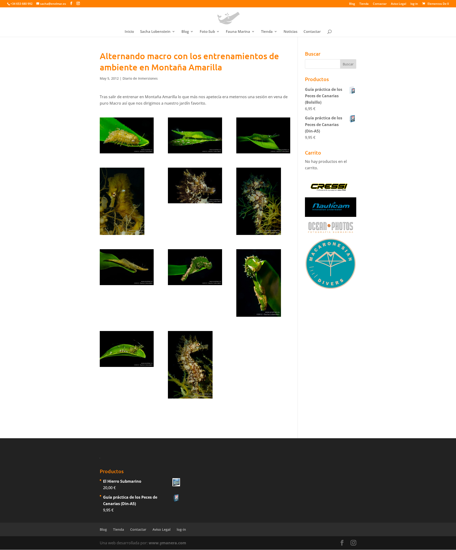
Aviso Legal (398, 4)
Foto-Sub (207, 32)
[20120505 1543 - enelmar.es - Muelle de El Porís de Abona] (263, 135)
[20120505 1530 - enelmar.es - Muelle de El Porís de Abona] (127, 135)
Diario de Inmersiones (140, 78)
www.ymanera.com (167, 542)
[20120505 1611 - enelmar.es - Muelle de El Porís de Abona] (127, 267)
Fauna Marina (238, 32)
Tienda (364, 4)
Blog (352, 4)
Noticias (290, 32)
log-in (414, 4)
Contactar (380, 4)
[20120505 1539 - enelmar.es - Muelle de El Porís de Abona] (195, 135)
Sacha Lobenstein (155, 32)
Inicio (129, 32)
